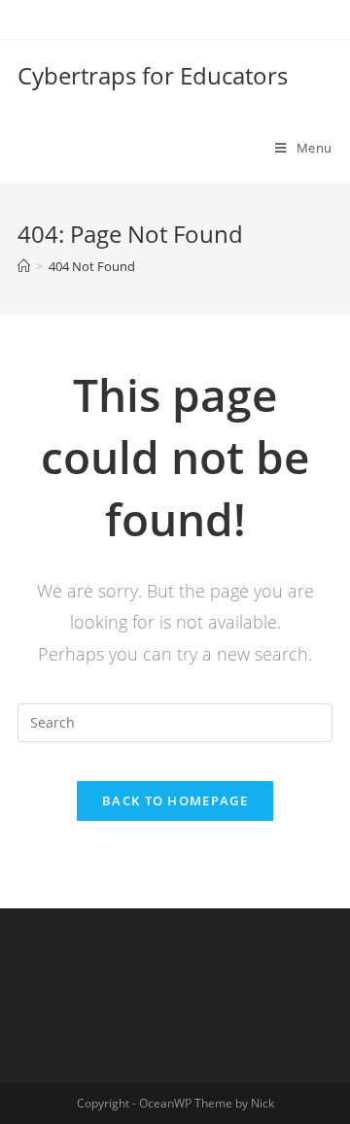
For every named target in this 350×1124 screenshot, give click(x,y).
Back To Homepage (175, 800)
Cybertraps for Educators (153, 75)
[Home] (24, 266)
